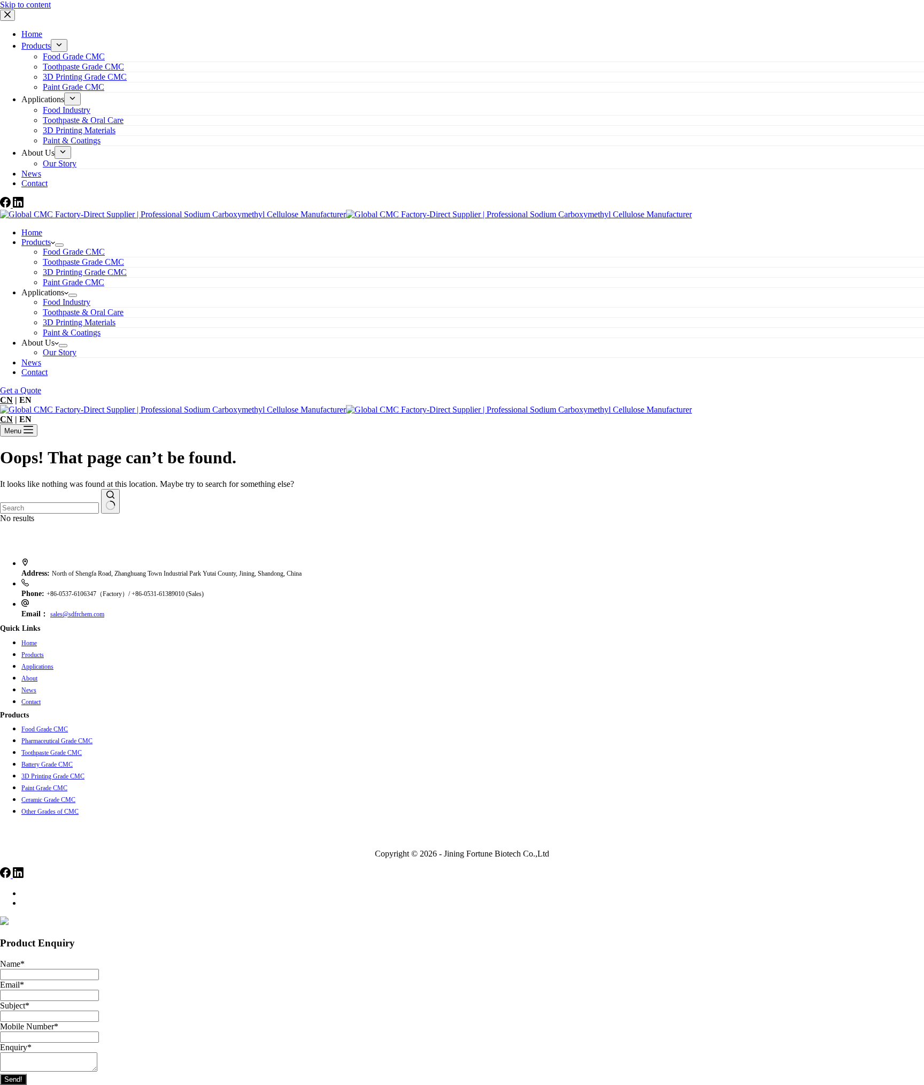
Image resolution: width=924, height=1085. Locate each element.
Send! (13, 1079)
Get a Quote (20, 390)
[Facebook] (6, 875)
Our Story (59, 352)
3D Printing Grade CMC (52, 776)
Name (12, 963)
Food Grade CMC (44, 729)
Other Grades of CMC (50, 811)
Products (36, 242)
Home (31, 232)
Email (12, 984)
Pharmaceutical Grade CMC (57, 741)
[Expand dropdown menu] (59, 245)
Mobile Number (29, 1026)
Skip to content (25, 4)
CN (6, 399)
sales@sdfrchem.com (77, 614)
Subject (14, 1005)
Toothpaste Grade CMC (51, 753)
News (31, 362)
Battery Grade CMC (47, 764)
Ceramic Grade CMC (48, 800)
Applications (37, 666)
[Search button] (110, 501)
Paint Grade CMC (44, 788)
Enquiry (16, 1047)
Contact (34, 372)
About (29, 678)
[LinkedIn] (18, 875)
